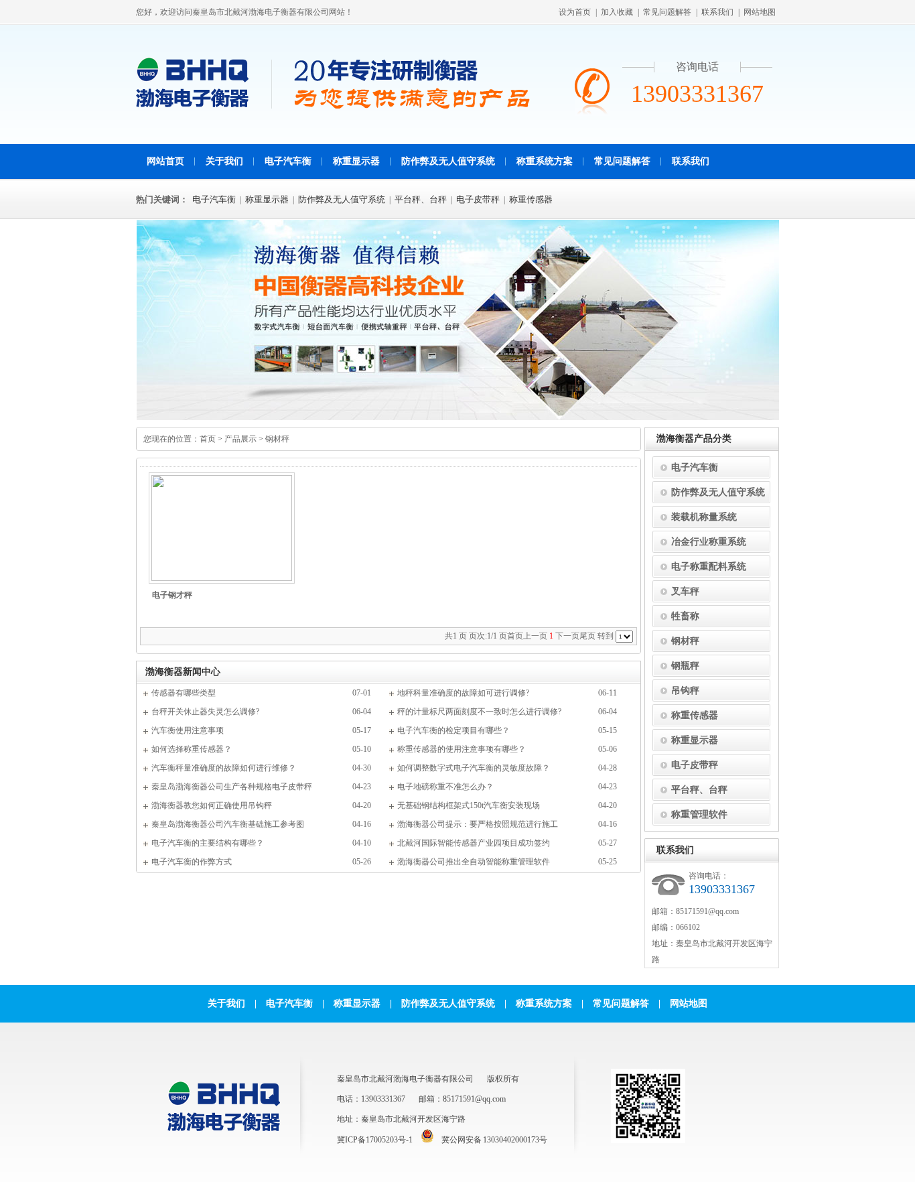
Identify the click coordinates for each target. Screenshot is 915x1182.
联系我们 (717, 12)
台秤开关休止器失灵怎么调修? (205, 711)
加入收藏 (617, 12)
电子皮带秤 (478, 199)
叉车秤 (685, 591)
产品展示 (240, 439)
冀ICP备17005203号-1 (375, 1139)
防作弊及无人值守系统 (448, 161)
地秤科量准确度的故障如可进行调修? (463, 693)
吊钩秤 (685, 690)
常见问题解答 (667, 12)
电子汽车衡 (288, 161)
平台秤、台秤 (421, 199)
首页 (208, 439)
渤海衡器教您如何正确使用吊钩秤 (211, 805)
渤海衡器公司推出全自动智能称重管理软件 (473, 861)
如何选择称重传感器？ (191, 749)
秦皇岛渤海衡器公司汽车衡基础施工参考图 (227, 824)
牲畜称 (685, 616)
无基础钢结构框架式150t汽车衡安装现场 (468, 805)
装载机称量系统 (704, 517)
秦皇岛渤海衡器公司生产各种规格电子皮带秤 (231, 786)
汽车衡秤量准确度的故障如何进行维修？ (223, 768)
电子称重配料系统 (708, 567)
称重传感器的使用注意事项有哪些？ (461, 749)
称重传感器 (531, 199)
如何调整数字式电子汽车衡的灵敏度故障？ (473, 768)
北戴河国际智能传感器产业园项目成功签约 (473, 843)
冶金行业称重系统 (708, 542)
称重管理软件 (699, 814)
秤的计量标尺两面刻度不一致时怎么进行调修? (479, 711)
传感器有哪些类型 (183, 693)
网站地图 (760, 12)
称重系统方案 (544, 161)
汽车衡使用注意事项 (187, 730)
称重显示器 (356, 161)
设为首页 (575, 12)
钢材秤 (277, 439)
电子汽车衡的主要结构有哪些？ (207, 843)
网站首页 (165, 161)
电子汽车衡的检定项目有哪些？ (453, 730)
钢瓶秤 (685, 666)
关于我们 (224, 161)
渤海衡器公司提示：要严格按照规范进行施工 (477, 824)
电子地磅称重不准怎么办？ (445, 786)
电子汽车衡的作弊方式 (191, 861)
